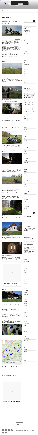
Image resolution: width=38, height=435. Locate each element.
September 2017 (26, 160)
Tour (31, 120)
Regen (25, 113)
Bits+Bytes (25, 51)
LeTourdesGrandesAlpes (28, 107)
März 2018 (25, 156)
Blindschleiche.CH (26, 206)
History (25, 104)
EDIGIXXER (25, 204)
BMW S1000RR (26, 58)
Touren (7, 10)
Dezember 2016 (26, 175)
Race (24, 73)
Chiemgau (32, 95)
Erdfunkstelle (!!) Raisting (6, 57)
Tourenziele (25, 82)
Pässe (30, 111)
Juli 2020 (25, 140)
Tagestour (31, 118)
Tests (24, 77)
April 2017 (25, 167)
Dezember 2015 (26, 191)
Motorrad (25, 353)
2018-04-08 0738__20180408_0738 (9, 366)
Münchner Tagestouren (27, 69)
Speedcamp (26, 118)
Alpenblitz (25, 47)
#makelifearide (26, 90)
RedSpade (25, 208)
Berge (25, 95)
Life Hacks (25, 66)
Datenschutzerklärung (19, 422)
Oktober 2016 (26, 178)
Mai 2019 (25, 153)
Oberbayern (26, 111)
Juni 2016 (25, 184)
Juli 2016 (25, 182)
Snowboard (30, 116)
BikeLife (25, 49)
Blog (3, 10)
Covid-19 (25, 97)
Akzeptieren (20, 4)
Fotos (11, 10)
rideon (25, 244)
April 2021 (25, 136)
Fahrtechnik (25, 60)
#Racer (31, 90)
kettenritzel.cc (26, 199)
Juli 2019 (25, 149)
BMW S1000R (26, 342)
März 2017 (25, 169)
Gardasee (25, 102)
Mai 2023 (25, 127)
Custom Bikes (30, 97)
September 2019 (26, 147)
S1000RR (30, 114)
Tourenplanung (26, 80)
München (31, 109)
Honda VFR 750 (26, 64)
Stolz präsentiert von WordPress (29, 430)
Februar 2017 (26, 171)
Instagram (32, 104)
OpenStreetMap (13, 361)
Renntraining (30, 113)
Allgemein (25, 331)
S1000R (25, 114)
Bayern (33, 93)
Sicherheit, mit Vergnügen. (28, 239)
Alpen (25, 93)
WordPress (16, 46)
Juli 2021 (25, 131)
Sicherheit (25, 116)
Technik (25, 75)
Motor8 (9, 285)
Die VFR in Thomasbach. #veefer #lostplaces (10, 283)
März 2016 (25, 189)
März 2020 (25, 145)
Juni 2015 (25, 193)
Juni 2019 (25, 151)
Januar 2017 (26, 173)
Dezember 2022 (26, 129)
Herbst (32, 102)
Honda (29, 104)
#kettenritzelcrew (27, 88)
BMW (28, 95)
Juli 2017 (25, 164)
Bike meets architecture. (9, 375)
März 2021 (25, 138)
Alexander (25, 241)
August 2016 (26, 180)
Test (28, 120)
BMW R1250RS (26, 55)
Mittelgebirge (26, 109)
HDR (29, 102)
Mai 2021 (25, 134)
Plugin (20, 361)
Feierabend (26, 100)
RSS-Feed (17, 424)
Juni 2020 (25, 142)
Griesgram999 (26, 201)
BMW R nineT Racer (27, 53)
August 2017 (26, 162)
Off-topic (25, 71)
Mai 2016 (25, 186)
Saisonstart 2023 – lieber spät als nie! (29, 33)
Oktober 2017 (26, 158)
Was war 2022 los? (27, 226)
